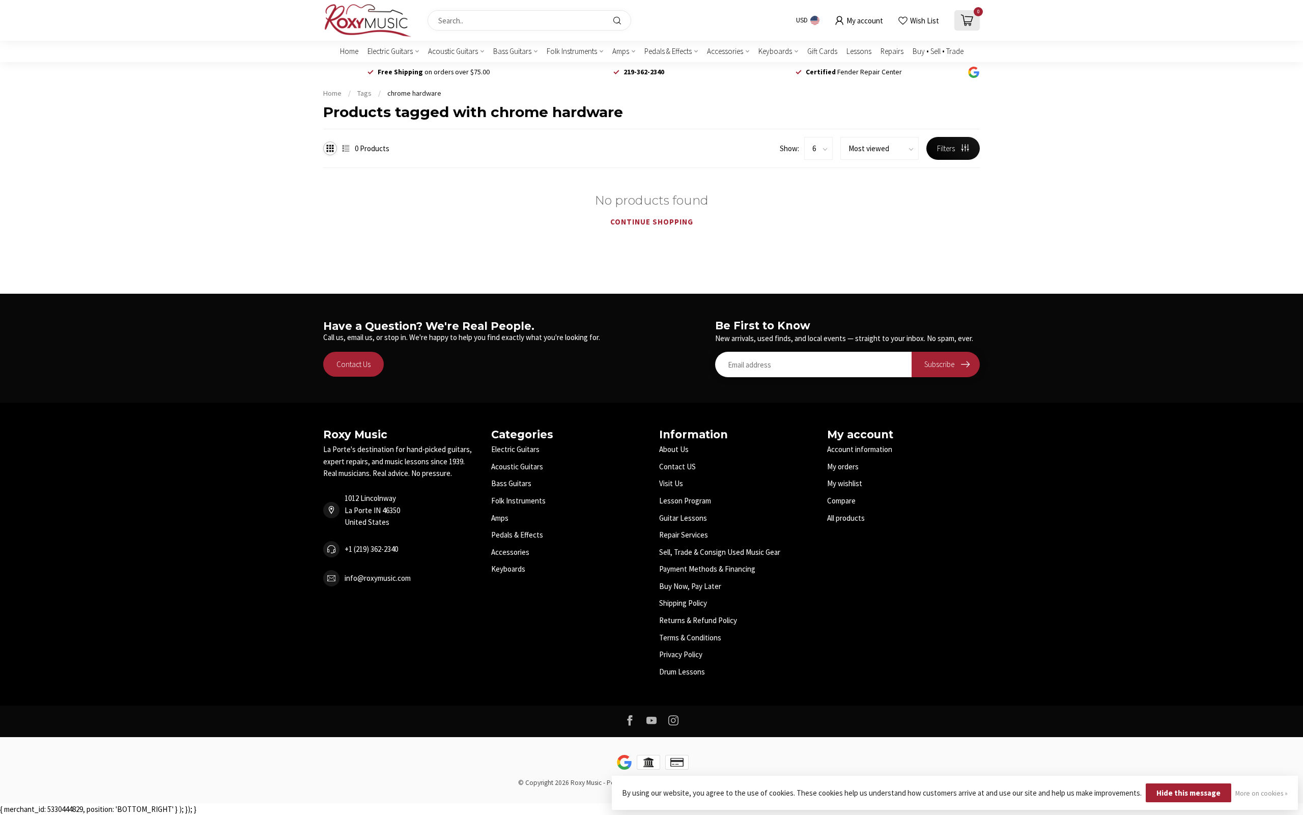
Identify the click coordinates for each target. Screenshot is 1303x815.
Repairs (892, 51)
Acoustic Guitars (453, 51)
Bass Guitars (512, 51)
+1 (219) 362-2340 (371, 549)
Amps (620, 51)
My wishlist (844, 483)
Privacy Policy (680, 654)
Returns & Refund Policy (698, 620)
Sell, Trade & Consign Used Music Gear (719, 552)
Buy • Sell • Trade (938, 51)
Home (349, 51)
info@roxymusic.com (378, 578)
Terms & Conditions (690, 637)
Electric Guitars (390, 51)
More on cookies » (1261, 793)
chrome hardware (414, 93)
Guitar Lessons (683, 518)
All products (846, 518)
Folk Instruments (572, 51)
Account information (859, 449)
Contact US (677, 466)
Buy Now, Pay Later (690, 586)
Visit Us (671, 483)
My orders (843, 466)
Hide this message (1188, 793)
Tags (364, 93)
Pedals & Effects (668, 51)
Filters (946, 148)
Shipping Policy (683, 603)
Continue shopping (651, 222)
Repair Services (683, 535)
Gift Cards (822, 51)
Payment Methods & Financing (707, 569)
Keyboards (775, 51)
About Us (674, 449)
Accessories (725, 51)
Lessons (858, 51)
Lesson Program (685, 500)
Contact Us (353, 364)
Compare (841, 500)
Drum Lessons (682, 672)
